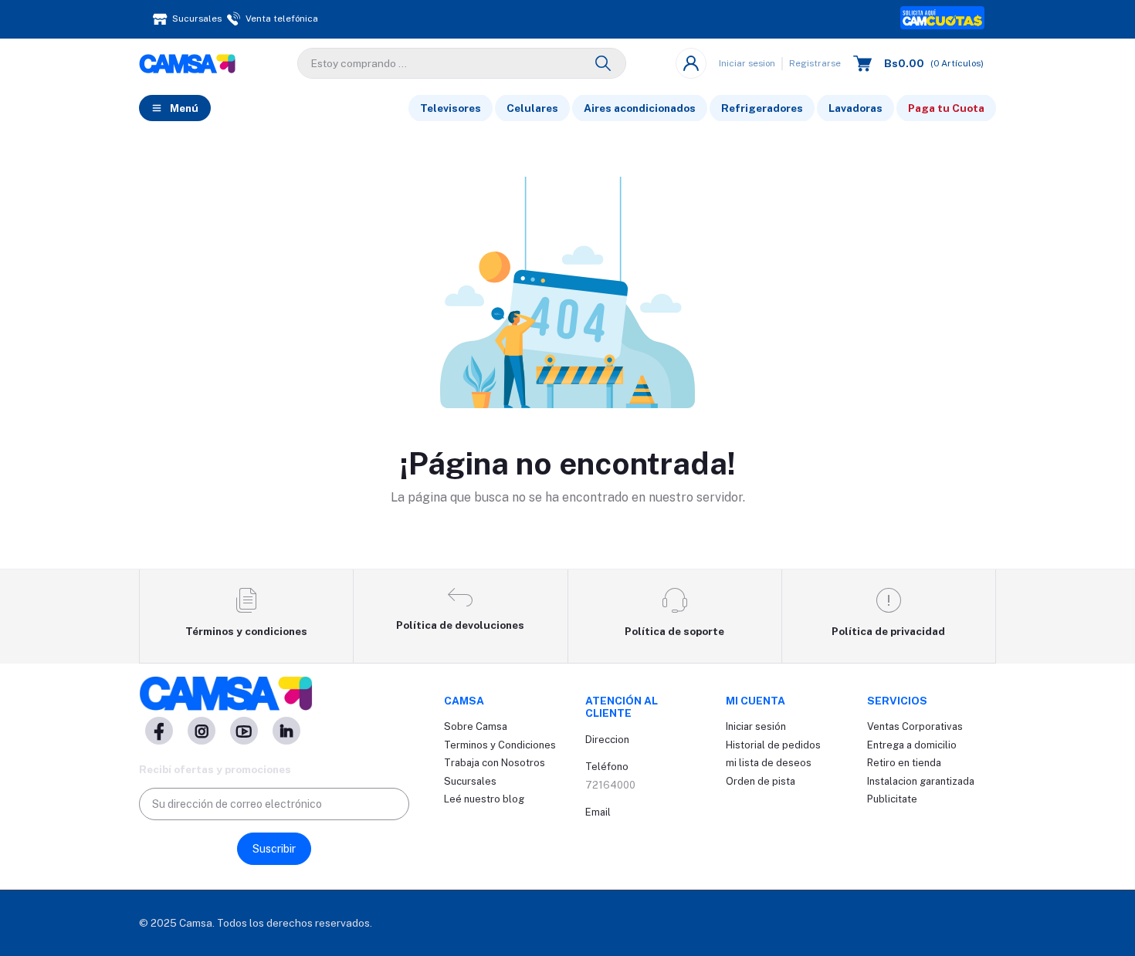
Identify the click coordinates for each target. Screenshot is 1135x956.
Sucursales (470, 781)
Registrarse (815, 63)
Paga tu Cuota (946, 108)
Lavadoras (855, 108)
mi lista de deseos (768, 763)
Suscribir (274, 849)
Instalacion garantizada (920, 781)
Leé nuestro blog (484, 799)
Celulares (532, 108)
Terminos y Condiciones (500, 745)
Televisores (450, 108)
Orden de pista (760, 781)
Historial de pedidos (773, 745)
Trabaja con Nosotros (494, 763)
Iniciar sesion (747, 63)
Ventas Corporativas (915, 726)
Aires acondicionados (640, 108)
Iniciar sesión (756, 726)
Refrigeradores (762, 108)
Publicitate (892, 799)
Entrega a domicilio (912, 745)
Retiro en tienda (904, 763)
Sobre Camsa (475, 726)
